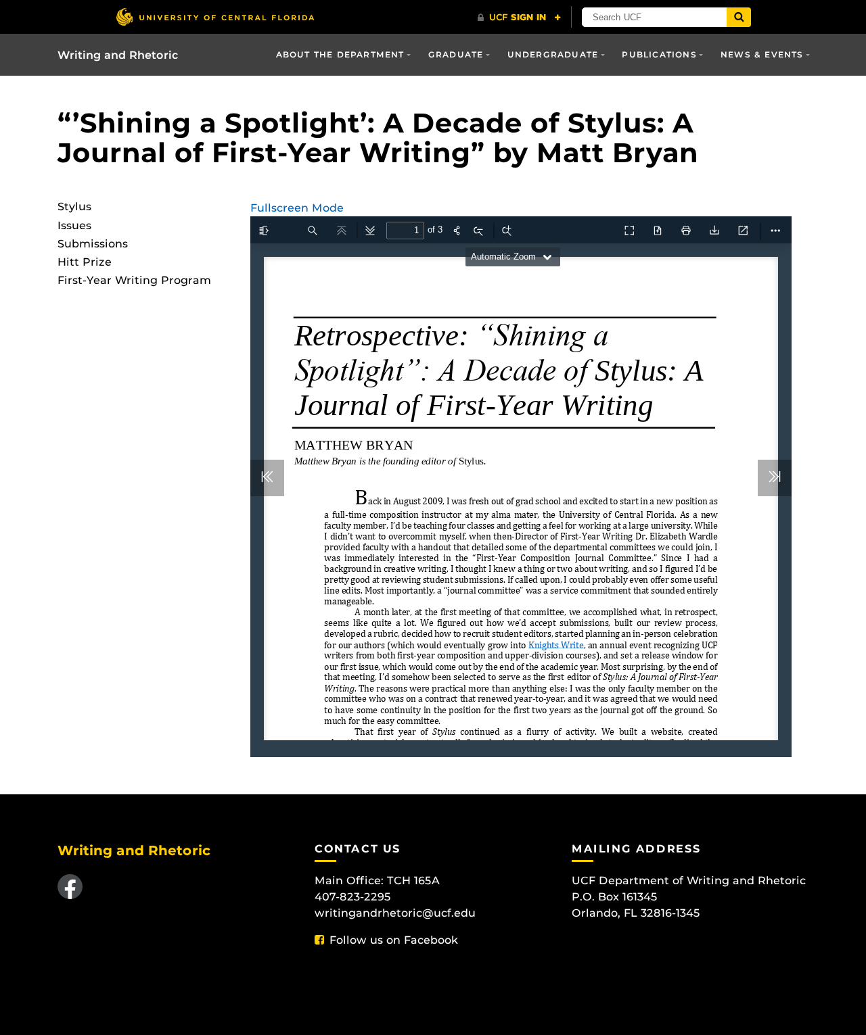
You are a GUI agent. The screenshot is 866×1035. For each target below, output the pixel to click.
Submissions (93, 243)
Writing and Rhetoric (118, 55)
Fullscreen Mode (297, 207)
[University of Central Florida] (215, 16)
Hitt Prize (85, 262)
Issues (74, 225)
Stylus (74, 206)
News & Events (762, 54)
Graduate (456, 54)
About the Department (340, 54)
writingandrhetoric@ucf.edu (395, 913)
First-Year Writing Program (134, 280)
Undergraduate (553, 54)
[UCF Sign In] (519, 17)
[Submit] (739, 17)
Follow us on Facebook (393, 940)
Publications (659, 54)
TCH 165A (413, 880)
